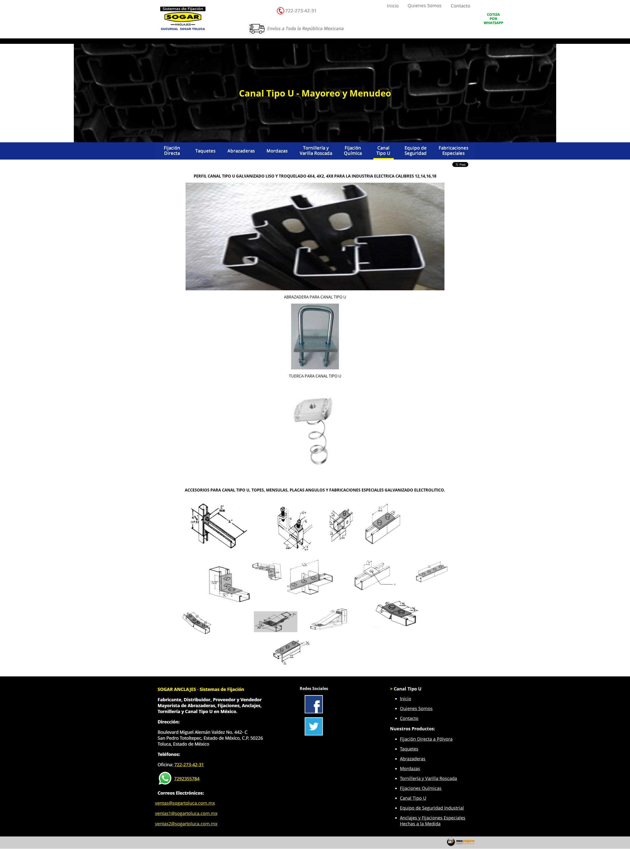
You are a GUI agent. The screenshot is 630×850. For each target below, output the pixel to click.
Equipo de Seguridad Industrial (432, 808)
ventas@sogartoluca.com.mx (185, 803)
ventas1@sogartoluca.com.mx (186, 813)
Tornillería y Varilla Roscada (428, 778)
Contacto (409, 718)
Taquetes (409, 749)
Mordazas (410, 768)
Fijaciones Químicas (420, 788)
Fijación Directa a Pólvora (426, 739)
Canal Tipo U (413, 798)
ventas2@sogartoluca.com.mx (186, 824)
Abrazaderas (412, 759)
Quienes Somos (416, 708)
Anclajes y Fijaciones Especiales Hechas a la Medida (432, 821)
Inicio (405, 699)
